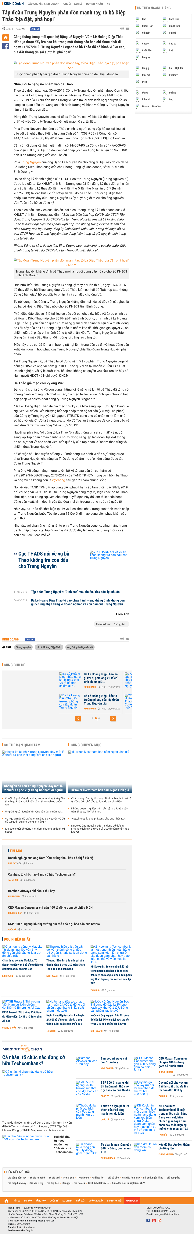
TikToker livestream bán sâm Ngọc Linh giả (99, 790)
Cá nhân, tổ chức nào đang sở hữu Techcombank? (42, 875)
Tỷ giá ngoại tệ (37, 1177)
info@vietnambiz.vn (25, 1227)
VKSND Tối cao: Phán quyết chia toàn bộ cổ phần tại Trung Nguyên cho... (110, 678)
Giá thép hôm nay (17, 1183)
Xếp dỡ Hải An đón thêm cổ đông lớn (174, 1146)
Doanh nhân (94, 4)
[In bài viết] (123, 28)
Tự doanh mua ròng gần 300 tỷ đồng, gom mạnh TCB (116, 1148)
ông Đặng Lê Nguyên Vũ (80, 647)
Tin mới (16, 851)
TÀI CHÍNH (67, 1200)
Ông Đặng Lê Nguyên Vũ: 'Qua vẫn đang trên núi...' (34, 811)
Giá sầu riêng (36, 1183)
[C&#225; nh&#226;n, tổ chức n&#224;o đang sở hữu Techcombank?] (37, 1094)
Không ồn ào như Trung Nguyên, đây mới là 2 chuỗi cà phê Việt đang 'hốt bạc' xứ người (33, 788)
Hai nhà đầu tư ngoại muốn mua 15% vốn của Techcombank (63, 1144)
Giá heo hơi (98, 1177)
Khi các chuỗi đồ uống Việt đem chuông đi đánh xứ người (35, 830)
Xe (108, 4)
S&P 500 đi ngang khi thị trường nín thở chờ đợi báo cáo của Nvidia (54, 924)
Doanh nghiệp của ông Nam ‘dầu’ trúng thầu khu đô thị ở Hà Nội (51, 858)
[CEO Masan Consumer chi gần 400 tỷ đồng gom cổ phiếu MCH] (145, 1064)
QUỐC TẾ (54, 1200)
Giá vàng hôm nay (17, 1177)
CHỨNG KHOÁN (96, 1200)
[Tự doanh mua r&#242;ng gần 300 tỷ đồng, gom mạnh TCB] (87, 1150)
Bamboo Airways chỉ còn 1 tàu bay (31, 891)
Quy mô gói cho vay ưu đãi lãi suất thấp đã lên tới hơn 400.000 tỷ (173, 1086)
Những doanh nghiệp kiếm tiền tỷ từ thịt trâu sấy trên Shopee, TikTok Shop (99, 810)
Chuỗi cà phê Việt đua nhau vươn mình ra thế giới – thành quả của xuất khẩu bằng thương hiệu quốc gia (35, 801)
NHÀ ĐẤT (80, 1200)
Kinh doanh (14, 3)
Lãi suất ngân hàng (153, 1177)
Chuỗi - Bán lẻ (72, 4)
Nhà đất (12, 863)
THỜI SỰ (16, 1200)
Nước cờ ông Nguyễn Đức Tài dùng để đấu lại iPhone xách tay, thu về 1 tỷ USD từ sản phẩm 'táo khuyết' (100, 828)
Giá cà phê (113, 1177)
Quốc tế (12, 929)
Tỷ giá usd (54, 1177)
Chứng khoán (15, 913)
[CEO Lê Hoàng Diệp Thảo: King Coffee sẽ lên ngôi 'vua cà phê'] (80, 701)
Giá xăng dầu (173, 1177)
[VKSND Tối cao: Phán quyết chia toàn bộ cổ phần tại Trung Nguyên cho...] (80, 680)
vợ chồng (59, 480)
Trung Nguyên (31, 162)
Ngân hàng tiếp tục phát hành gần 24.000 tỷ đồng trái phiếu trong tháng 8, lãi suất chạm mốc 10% (65, 1020)
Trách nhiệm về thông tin (20, 1230)
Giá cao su (79, 1183)
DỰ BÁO (28, 1200)
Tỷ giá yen (68, 1177)
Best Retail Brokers (98, 1183)
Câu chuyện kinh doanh (43, 4)
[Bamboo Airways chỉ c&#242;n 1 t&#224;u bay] (87, 1064)
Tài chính (13, 880)
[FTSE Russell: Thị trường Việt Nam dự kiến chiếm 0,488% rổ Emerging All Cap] (23, 1004)
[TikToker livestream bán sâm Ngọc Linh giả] (100, 772)
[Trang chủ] (5, 37)
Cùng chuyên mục (86, 745)
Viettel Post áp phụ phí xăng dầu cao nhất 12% (98, 818)
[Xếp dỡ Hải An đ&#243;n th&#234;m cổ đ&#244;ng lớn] (145, 1150)
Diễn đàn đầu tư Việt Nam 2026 (128, 1183)
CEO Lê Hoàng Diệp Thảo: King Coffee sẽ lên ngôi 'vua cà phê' (111, 699)
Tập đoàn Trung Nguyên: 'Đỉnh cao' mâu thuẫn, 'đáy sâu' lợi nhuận (75, 592)
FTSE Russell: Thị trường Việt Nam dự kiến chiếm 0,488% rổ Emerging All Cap (21, 1016)
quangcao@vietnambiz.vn (167, 1214)
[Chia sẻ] (5, 46)
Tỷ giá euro (83, 1177)
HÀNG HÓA (41, 1200)
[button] (78, 719)
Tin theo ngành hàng (153, 8)
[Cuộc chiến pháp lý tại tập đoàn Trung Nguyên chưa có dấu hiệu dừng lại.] (71, 66)
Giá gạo (66, 1183)
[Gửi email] (127, 29)
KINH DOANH (132, 1200)
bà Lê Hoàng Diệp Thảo (49, 647)
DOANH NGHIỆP (114, 1200)
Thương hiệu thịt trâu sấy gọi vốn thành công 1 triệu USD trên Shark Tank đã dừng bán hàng (65, 965)
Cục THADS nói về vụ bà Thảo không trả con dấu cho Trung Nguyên (43, 560)
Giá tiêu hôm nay (131, 1177)
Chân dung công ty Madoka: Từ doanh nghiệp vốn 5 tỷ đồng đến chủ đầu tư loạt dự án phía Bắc (101, 800)
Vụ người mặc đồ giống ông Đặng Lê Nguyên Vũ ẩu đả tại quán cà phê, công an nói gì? (35, 820)
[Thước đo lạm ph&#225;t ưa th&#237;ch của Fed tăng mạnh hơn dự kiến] (87, 1111)
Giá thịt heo (53, 1183)
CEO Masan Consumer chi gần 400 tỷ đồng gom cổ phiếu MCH (50, 908)
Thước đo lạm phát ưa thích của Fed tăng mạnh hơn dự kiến (115, 1110)
